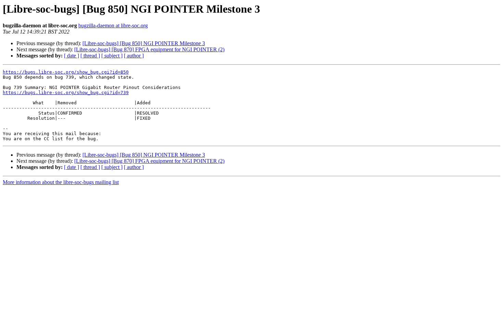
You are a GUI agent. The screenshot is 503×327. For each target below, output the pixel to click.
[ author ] (134, 55)
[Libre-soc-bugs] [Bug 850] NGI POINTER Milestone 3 (143, 43)
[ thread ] (90, 55)
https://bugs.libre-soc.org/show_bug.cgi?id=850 (66, 72)
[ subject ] (111, 55)
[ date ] (71, 55)
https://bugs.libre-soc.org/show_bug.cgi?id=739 (66, 92)
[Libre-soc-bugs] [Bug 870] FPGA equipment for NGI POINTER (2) (149, 49)
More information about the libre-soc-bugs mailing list (61, 182)
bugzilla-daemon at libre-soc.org (113, 25)
